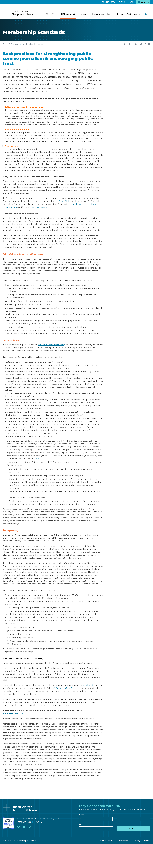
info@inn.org (40, 822)
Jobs (131, 2)
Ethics (69, 201)
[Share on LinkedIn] (145, 44)
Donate (144, 2)
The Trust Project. (38, 207)
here (38, 459)
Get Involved (134, 14)
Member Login (105, 841)
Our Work (51, 14)
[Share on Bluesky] (141, 44)
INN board (88, 685)
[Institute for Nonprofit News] (18, 12)
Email (81, 825)
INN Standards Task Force (64, 688)
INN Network (68, 14)
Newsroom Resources (91, 14)
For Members (108, 2)
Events (122, 2)
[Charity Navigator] (8, 823)
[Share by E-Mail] (149, 44)
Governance (122, 841)
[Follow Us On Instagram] (30, 827)
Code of (62, 201)
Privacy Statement (142, 841)
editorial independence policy (51, 345)
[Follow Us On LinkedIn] (24, 827)
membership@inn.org (13, 713)
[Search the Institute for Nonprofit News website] (146, 14)
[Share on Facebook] (136, 44)
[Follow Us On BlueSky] (18, 827)
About (120, 14)
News (110, 14)
